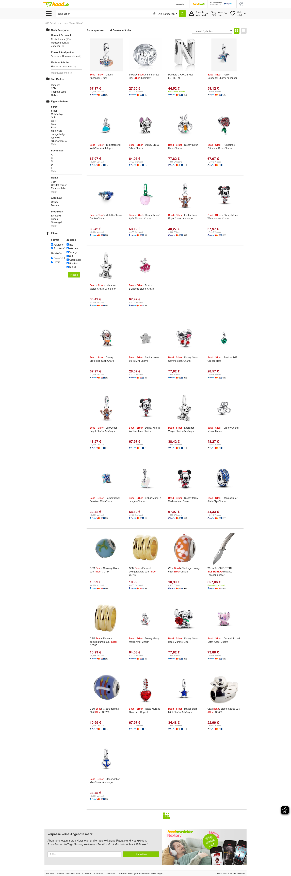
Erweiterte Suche (122, 30)
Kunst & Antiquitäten (63, 52)
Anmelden (141, 854)
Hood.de (56, 4)
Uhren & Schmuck (61, 35)
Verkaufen (180, 4)
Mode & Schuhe (60, 62)
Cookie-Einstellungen (128, 873)
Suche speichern (95, 30)
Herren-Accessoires (61, 66)
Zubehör (55, 46)
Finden (74, 274)
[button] (242, 3)
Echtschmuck (58, 39)
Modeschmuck (59, 42)
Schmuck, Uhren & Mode (64, 56)
